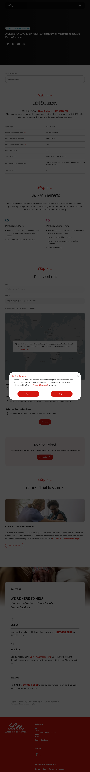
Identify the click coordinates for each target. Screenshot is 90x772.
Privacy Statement (40, 385)
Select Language (20, 376)
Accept (28, 394)
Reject (61, 394)
